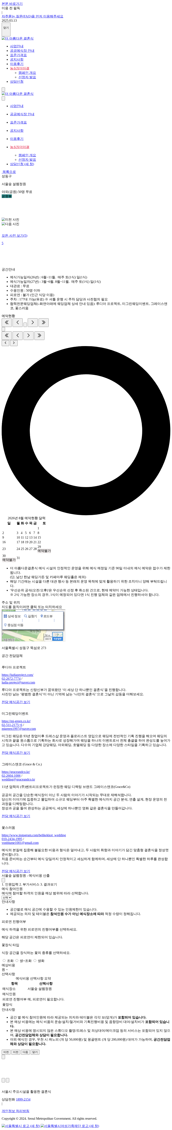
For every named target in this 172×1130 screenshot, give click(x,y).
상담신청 (16, 81)
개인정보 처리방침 (15, 1111)
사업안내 (16, 46)
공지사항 (16, 59)
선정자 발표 (27, 159)
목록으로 (9, 172)
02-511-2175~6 (12, 725)
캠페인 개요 (27, 155)
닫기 (35, 1052)
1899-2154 (23, 1099)
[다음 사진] (7, 1080)
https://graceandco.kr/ (16, 772)
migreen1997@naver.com (19, 728)
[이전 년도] (7, 322)
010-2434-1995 (12, 839)
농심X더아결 (19, 68)
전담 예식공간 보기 (16, 702)
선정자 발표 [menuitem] (27, 77)
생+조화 (26, 961)
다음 (25, 1052)
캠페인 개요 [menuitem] (27, 72)
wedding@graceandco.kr (18, 779)
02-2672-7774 (11, 678)
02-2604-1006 (11, 775)
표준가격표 (18, 55)
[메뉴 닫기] (3, 98)
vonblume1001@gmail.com (20, 843)
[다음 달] (33, 322)
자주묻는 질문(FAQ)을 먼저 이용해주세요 (32, 16)
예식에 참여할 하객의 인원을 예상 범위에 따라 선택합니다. (45, 893)
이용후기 (16, 64)
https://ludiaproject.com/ (17, 675)
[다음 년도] (44, 322)
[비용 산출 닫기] (3, 880)
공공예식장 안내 (22, 50)
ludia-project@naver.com (18, 682)
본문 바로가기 (12, 3)
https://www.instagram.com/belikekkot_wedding (34, 835)
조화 (10, 961)
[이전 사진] (3, 1080)
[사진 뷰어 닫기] (3, 1057)
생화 (41, 961)
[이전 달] (18, 322)
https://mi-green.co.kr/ (16, 721)
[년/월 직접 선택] (25, 325)
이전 (6, 1052)
